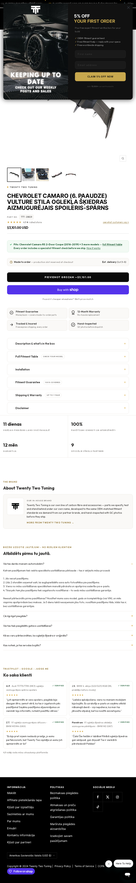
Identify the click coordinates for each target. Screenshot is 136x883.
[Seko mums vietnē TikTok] (98, 807)
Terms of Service (85, 866)
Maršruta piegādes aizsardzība (62, 826)
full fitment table (112, 244)
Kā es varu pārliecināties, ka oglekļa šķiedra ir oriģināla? (35, 635)
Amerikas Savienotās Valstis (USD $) (30, 855)
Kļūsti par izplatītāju (20, 807)
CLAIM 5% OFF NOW (100, 76)
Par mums (13, 821)
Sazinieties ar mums (20, 814)
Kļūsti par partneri (19, 842)
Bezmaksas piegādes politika (64, 795)
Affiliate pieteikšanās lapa (24, 800)
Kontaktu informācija (21, 835)
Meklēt (11, 793)
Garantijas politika (62, 817)
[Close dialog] (128, 7)
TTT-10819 (26, 217)
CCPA (100, 866)
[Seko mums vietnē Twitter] (107, 797)
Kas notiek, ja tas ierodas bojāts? (22, 645)
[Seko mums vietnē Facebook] (98, 797)
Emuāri (11, 828)
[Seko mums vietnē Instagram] (117, 797)
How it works (93, 248)
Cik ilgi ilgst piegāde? (15, 616)
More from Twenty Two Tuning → (50, 522)
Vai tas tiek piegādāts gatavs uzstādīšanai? (27, 625)
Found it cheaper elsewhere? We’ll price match (68, 299)
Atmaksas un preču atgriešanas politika (63, 807)
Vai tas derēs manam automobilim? (23, 563)
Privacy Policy (62, 866)
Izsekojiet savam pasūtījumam (61, 838)
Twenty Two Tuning (24, 187)
